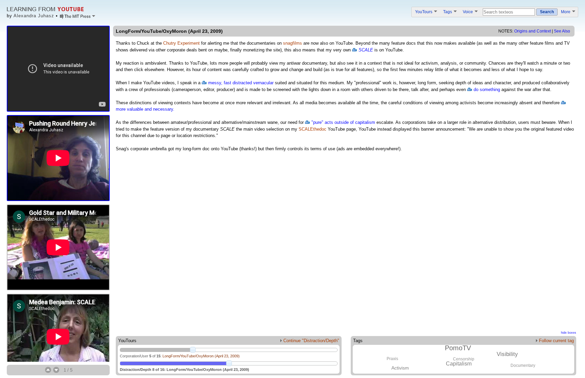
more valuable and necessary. (145, 109)
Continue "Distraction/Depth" (310, 340)
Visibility (507, 354)
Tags (448, 11)
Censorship (463, 359)
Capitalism (459, 363)
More (566, 11)
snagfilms (292, 43)
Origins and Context (532, 31)
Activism (400, 368)
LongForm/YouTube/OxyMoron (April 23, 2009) (201, 356)
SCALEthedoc (312, 129)
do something (487, 89)
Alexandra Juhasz (34, 15)
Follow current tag (556, 340)
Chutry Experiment (181, 43)
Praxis (392, 358)
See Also (562, 31)
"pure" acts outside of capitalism (343, 122)
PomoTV (458, 348)
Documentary (523, 365)
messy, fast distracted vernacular (241, 82)
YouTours (424, 11)
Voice (468, 11)
